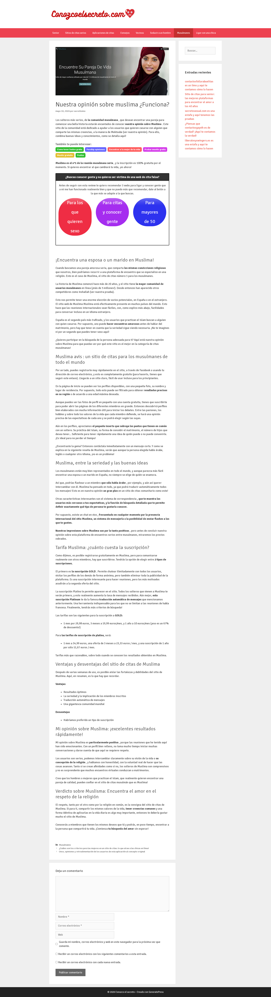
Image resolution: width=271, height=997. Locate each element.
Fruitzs (80, 155)
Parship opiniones (96, 149)
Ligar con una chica (206, 32)
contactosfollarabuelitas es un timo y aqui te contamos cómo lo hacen (199, 85)
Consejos (125, 32)
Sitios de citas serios (75, 32)
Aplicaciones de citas (103, 32)
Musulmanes (183, 32)
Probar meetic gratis (155, 149)
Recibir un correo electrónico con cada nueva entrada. (89, 962)
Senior (55, 32)
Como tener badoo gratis (69, 149)
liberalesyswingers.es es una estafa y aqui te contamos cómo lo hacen (199, 144)
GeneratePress (156, 992)
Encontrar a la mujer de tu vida (124, 149)
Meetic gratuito (65, 155)
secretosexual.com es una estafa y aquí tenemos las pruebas (200, 115)
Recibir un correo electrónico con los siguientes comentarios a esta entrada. (102, 954)
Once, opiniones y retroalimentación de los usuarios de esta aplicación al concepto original (102, 851)
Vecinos (140, 32)
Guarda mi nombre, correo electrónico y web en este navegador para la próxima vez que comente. (109, 944)
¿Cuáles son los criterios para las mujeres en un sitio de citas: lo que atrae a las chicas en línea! (104, 848)
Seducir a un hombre (160, 32)
